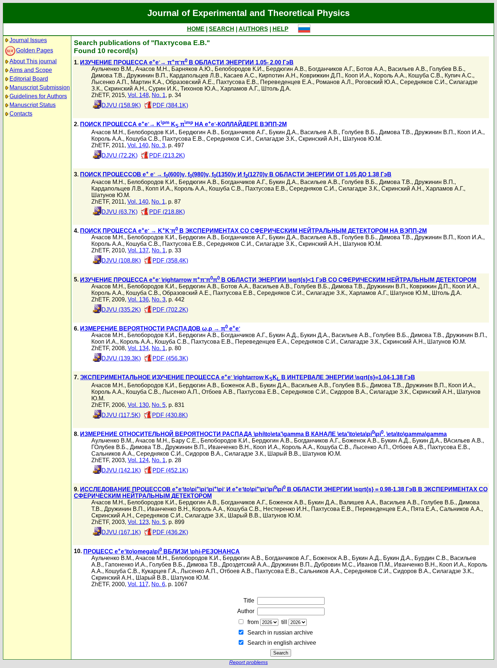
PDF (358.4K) (170, 260)
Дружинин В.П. (147, 75)
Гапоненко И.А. (125, 564)
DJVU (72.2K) (120, 155)
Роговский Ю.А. (376, 82)
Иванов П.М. (374, 564)
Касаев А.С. (240, 75)
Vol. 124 (138, 460)
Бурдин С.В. (430, 558)
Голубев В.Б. (446, 69)
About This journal (33, 61)
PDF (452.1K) (170, 470)
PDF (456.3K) (170, 358)
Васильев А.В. (407, 69)
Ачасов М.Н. (151, 69)
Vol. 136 (138, 299)
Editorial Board (28, 79)
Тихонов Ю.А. (198, 88)
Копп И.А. (158, 188)
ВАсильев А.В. (463, 440)
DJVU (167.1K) (121, 532)
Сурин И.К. (163, 88)
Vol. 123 (138, 522)
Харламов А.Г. (239, 88)
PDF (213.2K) (167, 155)
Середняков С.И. (423, 82)
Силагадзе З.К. (275, 139)
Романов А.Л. (334, 82)
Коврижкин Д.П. (321, 75)
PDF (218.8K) (167, 212)
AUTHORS (253, 29)
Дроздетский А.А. (245, 564)
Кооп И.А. (358, 75)
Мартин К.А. (147, 82)
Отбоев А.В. (218, 392)
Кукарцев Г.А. (160, 571)
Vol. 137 (138, 250)
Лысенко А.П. (109, 82)
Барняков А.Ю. (191, 69)
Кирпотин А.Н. (278, 75)
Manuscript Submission (39, 87)
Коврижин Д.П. (429, 286)
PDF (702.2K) (170, 310)
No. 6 (158, 584)
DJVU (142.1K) (121, 470)
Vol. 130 (138, 405)
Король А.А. (389, 75)
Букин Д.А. (283, 132)
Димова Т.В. (107, 75)
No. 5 (159, 405)
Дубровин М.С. (334, 564)
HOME (195, 29)
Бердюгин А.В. (285, 69)
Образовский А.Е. (189, 82)
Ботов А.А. (370, 69)
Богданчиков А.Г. (330, 69)
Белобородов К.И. (239, 69)
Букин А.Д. (283, 335)
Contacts (20, 114)
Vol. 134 (138, 348)
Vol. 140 (137, 145)
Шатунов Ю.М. (362, 139)
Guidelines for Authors (38, 96)
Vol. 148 (138, 95)
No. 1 (159, 95)
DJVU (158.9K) (121, 105)
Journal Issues (28, 40)
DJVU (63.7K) (120, 212)
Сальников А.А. (112, 454)
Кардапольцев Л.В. (195, 75)
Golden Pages (34, 50)
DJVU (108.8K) (121, 260)
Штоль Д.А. (276, 88)
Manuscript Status (32, 105)
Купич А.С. (459, 75)
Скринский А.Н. (125, 88)
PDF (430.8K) (170, 415)
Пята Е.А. (424, 509)
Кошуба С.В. (425, 75)
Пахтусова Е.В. (236, 82)
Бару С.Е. (184, 440)
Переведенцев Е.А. (286, 82)
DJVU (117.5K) (121, 415)
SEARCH (221, 29)
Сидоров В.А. (348, 392)
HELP (281, 29)
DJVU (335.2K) (121, 310)
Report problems (248, 662)
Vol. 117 (138, 584)
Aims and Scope (30, 70)
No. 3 (158, 145)
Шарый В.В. (283, 454)
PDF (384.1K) (170, 105)
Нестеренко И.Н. (285, 509)
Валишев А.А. (358, 502)
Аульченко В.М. (111, 69)
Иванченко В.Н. (229, 447)
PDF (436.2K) (170, 532)
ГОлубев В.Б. (109, 447)
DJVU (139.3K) (121, 358)
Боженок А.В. (239, 385)
